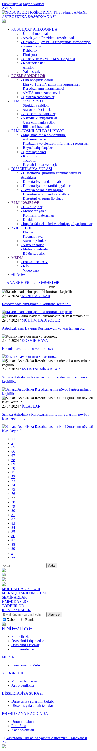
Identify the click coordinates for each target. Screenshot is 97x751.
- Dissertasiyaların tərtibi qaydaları (46, 186)
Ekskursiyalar (12, 4)
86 (13, 536)
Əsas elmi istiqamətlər (27, 641)
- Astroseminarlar (33, 139)
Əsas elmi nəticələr (25, 645)
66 (13, 451)
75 (13, 489)
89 (13, 549)
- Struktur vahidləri (35, 105)
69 (13, 464)
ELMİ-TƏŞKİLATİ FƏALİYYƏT (37, 131)
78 (13, 502)
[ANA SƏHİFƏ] (4, 21)
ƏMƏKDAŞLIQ (15, 601)
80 (13, 511)
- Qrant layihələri (33, 152)
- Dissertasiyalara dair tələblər (43, 181)
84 (13, 527)
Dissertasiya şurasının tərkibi (32, 701)
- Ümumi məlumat (34, 33)
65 (13, 447)
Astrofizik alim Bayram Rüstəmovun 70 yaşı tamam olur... (45, 328)
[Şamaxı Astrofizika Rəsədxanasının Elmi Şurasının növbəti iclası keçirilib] (48, 431)
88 (13, 544)
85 (13, 532)
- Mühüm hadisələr (35, 249)
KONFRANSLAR (35, 296)
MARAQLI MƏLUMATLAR (25, 593)
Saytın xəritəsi (33, 4)
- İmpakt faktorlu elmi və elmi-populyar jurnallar (56, 224)
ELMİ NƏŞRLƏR (25, 203)
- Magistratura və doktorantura (43, 135)
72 (13, 477)
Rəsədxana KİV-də (25, 665)
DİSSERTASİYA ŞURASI (31, 169)
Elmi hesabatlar (22, 649)
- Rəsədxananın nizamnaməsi (42, 88)
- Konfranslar (30, 156)
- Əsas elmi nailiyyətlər (38, 122)
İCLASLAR (30, 406)
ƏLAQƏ (18, 274)
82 (13, 519)
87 (13, 540)
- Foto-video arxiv (34, 262)
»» (13, 557)
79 (13, 506)
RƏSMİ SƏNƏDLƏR (28, 76)
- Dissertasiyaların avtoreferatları (45, 194)
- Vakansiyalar (31, 72)
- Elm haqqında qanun (37, 80)
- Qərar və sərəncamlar (37, 97)
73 (13, 481)
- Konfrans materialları (37, 215)
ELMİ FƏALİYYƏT (27, 101)
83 (13, 523)
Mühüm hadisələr (24, 681)
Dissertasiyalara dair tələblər (32, 706)
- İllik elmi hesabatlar (36, 126)
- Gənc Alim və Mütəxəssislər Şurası (48, 59)
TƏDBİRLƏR (13, 606)
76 (13, 494)
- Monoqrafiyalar (33, 211)
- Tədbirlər (28, 160)
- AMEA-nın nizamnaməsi (40, 93)
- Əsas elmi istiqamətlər (38, 114)
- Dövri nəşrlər (31, 207)
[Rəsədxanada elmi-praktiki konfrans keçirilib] (37, 312)
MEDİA (17, 258)
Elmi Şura (18, 726)
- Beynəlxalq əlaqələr (36, 148)
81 (13, 515)
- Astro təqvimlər (33, 241)
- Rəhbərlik (29, 50)
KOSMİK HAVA (34, 340)
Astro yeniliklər (22, 685)
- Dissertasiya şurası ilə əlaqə (42, 198)
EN (9, 8)
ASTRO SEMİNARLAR (40, 369)
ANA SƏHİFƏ (18, 282)
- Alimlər (27, 67)
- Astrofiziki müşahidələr (39, 118)
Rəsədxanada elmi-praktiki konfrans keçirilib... (36, 304)
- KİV (25, 266)
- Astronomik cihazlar (37, 110)
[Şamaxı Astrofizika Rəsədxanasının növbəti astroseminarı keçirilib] (48, 394)
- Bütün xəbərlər (33, 253)
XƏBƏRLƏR (22, 228)
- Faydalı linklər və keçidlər (41, 165)
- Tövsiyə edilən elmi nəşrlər (42, 190)
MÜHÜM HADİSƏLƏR (40, 320)
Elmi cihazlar (21, 636)
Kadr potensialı (22, 730)
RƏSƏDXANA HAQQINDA (34, 29)
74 (13, 485)
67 (13, 456)
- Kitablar (28, 220)
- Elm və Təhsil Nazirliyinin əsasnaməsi (50, 84)
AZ (4, 8)
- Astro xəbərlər (32, 245)
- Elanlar (27, 232)
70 (13, 468)
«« (13, 439)
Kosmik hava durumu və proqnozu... (29, 348)
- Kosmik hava (32, 236)
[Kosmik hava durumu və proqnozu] (29, 356)
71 (13, 473)
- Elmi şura (29, 55)
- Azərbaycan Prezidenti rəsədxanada (48, 38)
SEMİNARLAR (14, 597)
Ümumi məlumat (23, 722)
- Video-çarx (30, 270)
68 (13, 460)
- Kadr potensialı (33, 63)
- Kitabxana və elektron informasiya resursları (54, 143)
